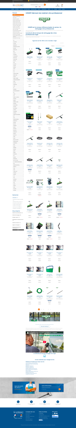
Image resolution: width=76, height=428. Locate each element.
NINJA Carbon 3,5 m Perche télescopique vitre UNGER (49, 253)
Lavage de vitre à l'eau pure (30, 374)
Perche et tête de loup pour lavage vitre (31, 369)
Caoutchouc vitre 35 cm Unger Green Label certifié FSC (30, 165)
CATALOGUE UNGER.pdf (45, 326)
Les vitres (16, 9)
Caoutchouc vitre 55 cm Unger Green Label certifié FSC (49, 144)
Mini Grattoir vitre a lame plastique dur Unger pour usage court (40, 231)
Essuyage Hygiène (33, 9)
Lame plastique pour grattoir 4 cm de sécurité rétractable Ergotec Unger (50, 79)
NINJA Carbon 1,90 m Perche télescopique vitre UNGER (30, 253)
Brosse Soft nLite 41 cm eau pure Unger (59, 187)
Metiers (59, 9)
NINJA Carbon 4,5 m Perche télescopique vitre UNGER (59, 253)
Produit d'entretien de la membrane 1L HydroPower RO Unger (59, 275)
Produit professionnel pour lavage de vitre (32, 371)
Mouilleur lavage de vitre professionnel (31, 368)
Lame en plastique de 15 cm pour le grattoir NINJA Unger (30, 100)
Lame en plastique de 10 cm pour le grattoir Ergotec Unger (59, 79)
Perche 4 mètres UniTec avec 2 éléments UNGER (39, 122)
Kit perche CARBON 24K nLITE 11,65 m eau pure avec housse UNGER (30, 187)
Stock (30, 61)
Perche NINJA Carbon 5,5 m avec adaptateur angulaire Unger (40, 210)
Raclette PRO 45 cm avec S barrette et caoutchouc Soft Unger (59, 122)
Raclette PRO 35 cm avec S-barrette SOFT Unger (30, 144)
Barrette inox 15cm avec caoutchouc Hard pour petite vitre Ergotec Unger (49, 296)
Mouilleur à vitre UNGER (17, 208)
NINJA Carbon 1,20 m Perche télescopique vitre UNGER (40, 275)
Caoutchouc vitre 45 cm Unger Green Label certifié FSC (59, 144)
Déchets (49, 9)
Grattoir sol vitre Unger (17, 205)
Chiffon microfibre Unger (17, 204)
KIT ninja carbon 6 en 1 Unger (30, 122)
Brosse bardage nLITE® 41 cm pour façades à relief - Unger (30, 57)
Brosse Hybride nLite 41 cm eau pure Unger (29, 296)
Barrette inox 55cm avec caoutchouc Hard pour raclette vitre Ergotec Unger (59, 296)
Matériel (12, 9)
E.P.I (52, 9)
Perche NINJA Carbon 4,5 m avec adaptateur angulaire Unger (59, 210)
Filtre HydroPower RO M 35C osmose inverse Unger (50, 187)
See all (18, 229)
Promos (63, 9)
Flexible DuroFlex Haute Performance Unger (40, 296)
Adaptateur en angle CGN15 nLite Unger (50, 100)
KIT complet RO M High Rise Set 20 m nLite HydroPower (40, 187)
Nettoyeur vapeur (27, 9)
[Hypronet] (17, 5)
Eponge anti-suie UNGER (49, 122)
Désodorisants (44, 9)
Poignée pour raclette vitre (29, 365)
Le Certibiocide (41, 413)
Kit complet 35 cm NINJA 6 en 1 (30, 79)
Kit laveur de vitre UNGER (17, 207)
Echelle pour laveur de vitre (30, 372)
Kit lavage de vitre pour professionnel (31, 373)
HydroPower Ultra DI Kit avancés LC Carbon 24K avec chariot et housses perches (59, 165)
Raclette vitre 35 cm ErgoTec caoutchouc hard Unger (59, 100)
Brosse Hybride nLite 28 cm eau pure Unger (49, 210)
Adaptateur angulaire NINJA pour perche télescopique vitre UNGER (59, 231)
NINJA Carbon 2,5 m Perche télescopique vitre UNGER (40, 253)
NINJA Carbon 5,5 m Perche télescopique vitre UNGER (30, 275)
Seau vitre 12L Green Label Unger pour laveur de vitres (49, 275)
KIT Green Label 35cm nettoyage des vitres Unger (49, 57)
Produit (39, 9)
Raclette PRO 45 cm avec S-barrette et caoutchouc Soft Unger (40, 165)
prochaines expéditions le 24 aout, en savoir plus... (41, 0)
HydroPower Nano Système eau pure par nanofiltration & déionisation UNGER (40, 100)
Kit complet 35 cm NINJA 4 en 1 (59, 57)
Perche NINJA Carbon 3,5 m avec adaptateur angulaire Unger (50, 231)
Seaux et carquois (28, 370)
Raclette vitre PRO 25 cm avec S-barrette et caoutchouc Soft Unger (50, 165)
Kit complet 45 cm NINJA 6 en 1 (40, 79)
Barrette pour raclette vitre (29, 366)
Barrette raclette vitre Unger (18, 201)
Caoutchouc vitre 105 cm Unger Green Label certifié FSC (40, 144)
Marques (55, 9)
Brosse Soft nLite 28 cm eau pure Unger (30, 210)
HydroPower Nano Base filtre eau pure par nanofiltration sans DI (40, 57)
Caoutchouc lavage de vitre (30, 367)
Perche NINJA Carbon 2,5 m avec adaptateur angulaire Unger (30, 231)
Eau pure (21, 9)
